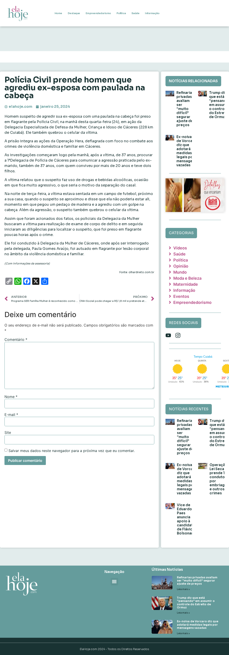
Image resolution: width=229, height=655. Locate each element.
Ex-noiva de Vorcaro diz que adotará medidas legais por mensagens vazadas (186, 151)
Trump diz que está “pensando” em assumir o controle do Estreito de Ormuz (196, 602)
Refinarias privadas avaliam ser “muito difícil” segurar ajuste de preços (185, 109)
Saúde (135, 13)
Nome (10, 396)
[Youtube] (168, 335)
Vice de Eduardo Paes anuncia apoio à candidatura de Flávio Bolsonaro (187, 519)
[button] (114, 581)
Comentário (15, 339)
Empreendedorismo (98, 13)
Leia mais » (183, 589)
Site (7, 432)
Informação (152, 13)
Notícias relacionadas (193, 81)
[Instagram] (178, 335)
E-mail (11, 414)
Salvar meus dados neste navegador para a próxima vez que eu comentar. (71, 450)
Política (121, 13)
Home (58, 13)
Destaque (74, 13)
